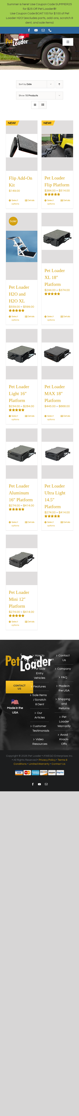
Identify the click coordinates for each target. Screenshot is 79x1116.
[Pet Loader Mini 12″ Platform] (21, 560)
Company (64, 668)
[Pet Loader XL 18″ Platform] (57, 238)
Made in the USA (64, 688)
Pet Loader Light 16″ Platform (19, 393)
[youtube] (36, 30)
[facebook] (28, 30)
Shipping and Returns (64, 704)
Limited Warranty (39, 764)
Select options (15, 202)
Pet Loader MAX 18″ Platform (54, 393)
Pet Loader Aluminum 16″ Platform (21, 492)
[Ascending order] (59, 84)
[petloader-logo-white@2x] (17, 39)
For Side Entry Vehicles (39, 673)
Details (31, 200)
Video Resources (39, 741)
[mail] (43, 30)
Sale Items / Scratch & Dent (39, 700)
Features (39, 686)
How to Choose (39, 658)
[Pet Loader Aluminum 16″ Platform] (21, 454)
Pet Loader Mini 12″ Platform (19, 599)
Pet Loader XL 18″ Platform (54, 277)
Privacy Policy (47, 760)
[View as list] (42, 105)
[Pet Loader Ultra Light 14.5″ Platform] (57, 454)
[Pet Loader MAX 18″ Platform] (57, 354)
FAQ (64, 677)
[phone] (50, 30)
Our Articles (40, 715)
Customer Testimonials (39, 728)
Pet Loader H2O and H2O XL (19, 294)
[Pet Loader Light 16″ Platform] (21, 354)
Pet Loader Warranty (64, 721)
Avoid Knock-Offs (64, 739)
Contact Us (64, 658)
